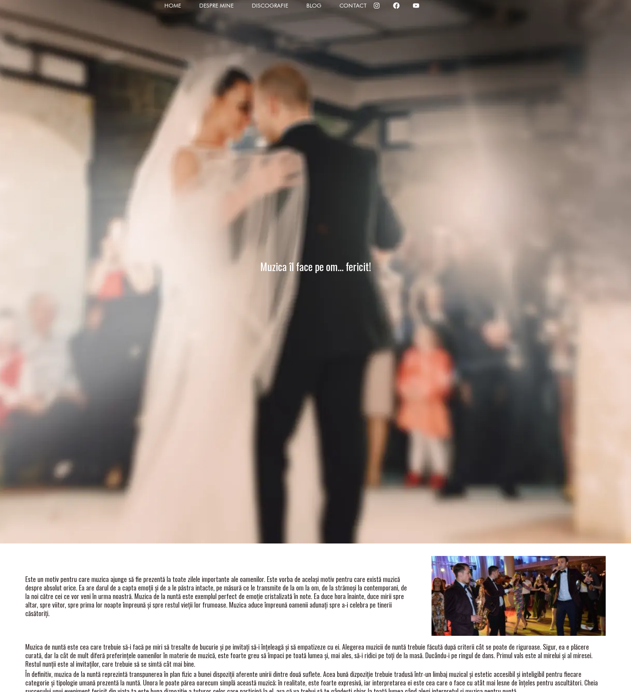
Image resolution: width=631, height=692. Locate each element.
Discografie (270, 5)
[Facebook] (396, 5)
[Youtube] (416, 5)
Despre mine (216, 5)
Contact (353, 5)
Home (172, 5)
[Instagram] (376, 5)
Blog (313, 5)
